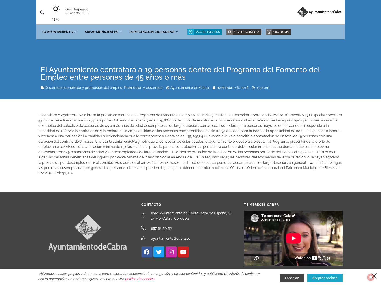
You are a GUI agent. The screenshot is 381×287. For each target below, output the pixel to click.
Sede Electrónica (246, 31)
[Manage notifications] (370, 277)
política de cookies (139, 279)
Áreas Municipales (101, 32)
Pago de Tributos (207, 31)
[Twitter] (158, 251)
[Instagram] (171, 251)
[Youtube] (183, 251)
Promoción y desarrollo (143, 88)
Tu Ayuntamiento (57, 32)
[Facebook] (146, 251)
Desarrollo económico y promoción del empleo (83, 88)
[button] (42, 12)
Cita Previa (281, 31)
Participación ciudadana (152, 32)
